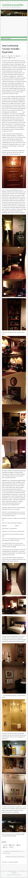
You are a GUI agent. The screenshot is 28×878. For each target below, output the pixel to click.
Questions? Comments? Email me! (14, 874)
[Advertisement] (14, 26)
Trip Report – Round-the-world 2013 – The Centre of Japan (13, 852)
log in (8, 862)
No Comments (13, 57)
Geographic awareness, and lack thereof (15, 856)
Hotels (19, 56)
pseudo (5, 56)
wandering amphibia (12, 4)
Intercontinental (5, 57)
